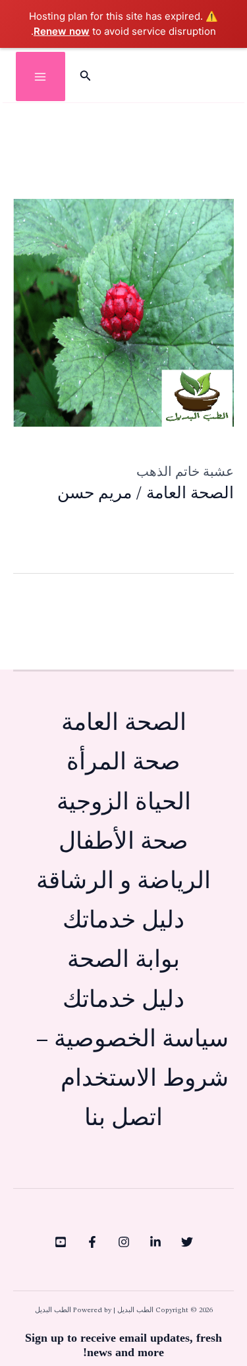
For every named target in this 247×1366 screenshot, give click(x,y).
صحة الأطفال (123, 842)
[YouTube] (61, 1242)
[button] (84, 77)
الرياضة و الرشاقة (123, 882)
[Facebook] (92, 1242)
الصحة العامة (190, 494)
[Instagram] (124, 1242)
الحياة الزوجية (124, 803)
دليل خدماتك (123, 921)
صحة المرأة (123, 763)
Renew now (62, 31)
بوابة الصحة (123, 961)
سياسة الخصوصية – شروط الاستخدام (132, 1060)
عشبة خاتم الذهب (185, 471)
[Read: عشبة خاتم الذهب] (123, 312)
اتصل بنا (123, 1119)
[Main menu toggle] (40, 76)
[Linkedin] (155, 1242)
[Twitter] (187, 1242)
